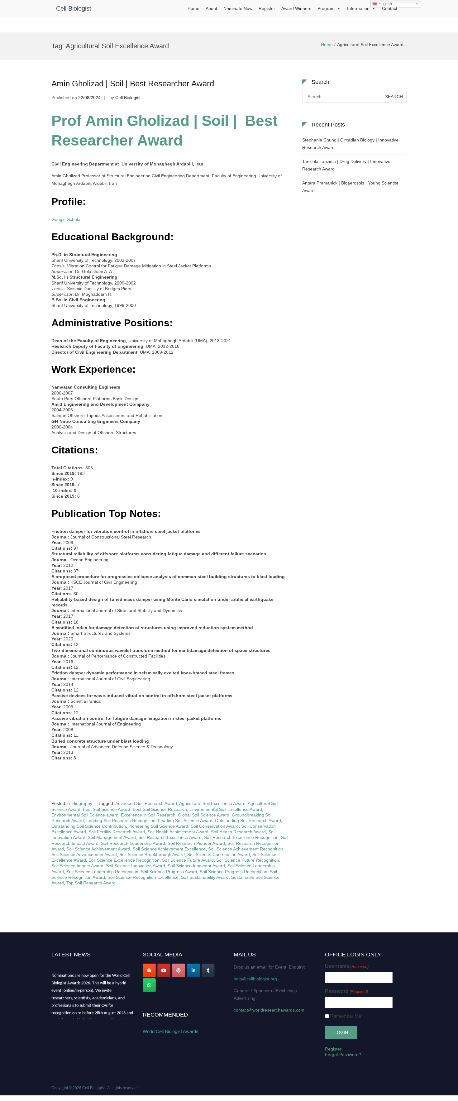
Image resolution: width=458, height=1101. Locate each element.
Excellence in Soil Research (148, 814)
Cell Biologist (73, 8)
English (384, 3)
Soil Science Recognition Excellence (143, 877)
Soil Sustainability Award (205, 877)
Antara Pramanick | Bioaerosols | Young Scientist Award (350, 186)
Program (326, 8)
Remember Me (345, 1016)
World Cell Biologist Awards (170, 1031)
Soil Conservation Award (215, 826)
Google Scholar (66, 219)
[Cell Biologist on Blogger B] (149, 970)
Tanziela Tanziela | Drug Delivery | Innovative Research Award (346, 165)
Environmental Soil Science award (84, 814)
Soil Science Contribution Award (218, 854)
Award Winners (296, 8)
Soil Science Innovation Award (135, 865)
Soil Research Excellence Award (170, 837)
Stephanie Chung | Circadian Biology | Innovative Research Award (350, 143)
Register (267, 8)
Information (358, 8)
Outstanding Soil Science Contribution (88, 826)
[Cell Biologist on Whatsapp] (149, 985)
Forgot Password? (343, 1054)
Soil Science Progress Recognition (233, 871)
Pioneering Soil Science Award (158, 826)
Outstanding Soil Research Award (248, 820)
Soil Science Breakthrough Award (152, 854)
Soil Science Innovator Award (196, 865)
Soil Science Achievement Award (98, 848)
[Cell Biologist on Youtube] (163, 970)
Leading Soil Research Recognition (120, 820)
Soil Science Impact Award (77, 865)
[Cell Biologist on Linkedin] (193, 970)
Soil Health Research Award (238, 831)
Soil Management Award (112, 837)
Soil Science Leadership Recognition (102, 871)
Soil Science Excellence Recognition (124, 860)
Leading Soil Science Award (185, 820)
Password (346, 991)
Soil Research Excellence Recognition (241, 837)
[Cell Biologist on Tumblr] (208, 970)
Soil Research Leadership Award (133, 843)
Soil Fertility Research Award (116, 831)
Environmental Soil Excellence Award (225, 809)
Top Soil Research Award (91, 882)
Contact (389, 8)
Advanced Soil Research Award (146, 803)
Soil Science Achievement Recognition (245, 848)
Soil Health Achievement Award (177, 831)
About (211, 8)
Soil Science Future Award (188, 860)
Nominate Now (237, 8)
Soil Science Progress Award (169, 871)
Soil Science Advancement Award (84, 854)
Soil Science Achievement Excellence (169, 848)
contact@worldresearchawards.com (269, 1010)
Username (347, 966)
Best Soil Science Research (160, 809)
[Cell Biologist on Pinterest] (178, 970)
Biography (82, 803)
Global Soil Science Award (203, 814)
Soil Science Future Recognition (247, 860)
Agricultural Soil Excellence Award (212, 803)
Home (193, 8)
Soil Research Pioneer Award (196, 843)
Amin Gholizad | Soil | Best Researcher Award (132, 83)
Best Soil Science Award (106, 809)
